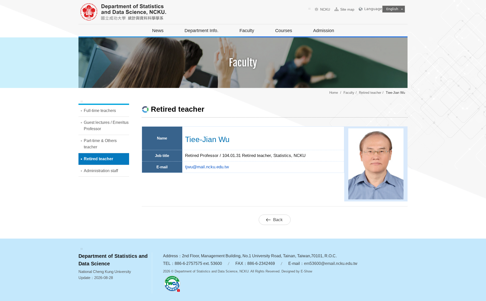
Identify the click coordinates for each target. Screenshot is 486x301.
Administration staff (101, 171)
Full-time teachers (100, 110)
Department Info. (201, 30)
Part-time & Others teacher (100, 143)
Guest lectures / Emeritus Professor (106, 125)
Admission (323, 30)
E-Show (306, 271)
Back (278, 219)
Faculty (246, 30)
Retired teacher (370, 93)
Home (333, 93)
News (158, 30)
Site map (347, 9)
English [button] (392, 9)
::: (309, 8)
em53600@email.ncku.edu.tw (330, 263)
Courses (283, 30)
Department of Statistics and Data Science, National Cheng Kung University (135, 12)
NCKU (327, 9)
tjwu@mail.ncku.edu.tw (207, 167)
